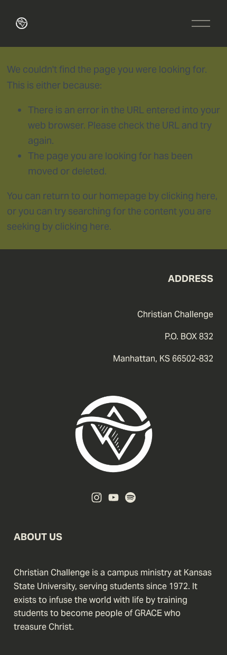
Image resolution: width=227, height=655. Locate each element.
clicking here (188, 196)
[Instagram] (96, 497)
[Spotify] (130, 497)
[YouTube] (113, 497)
